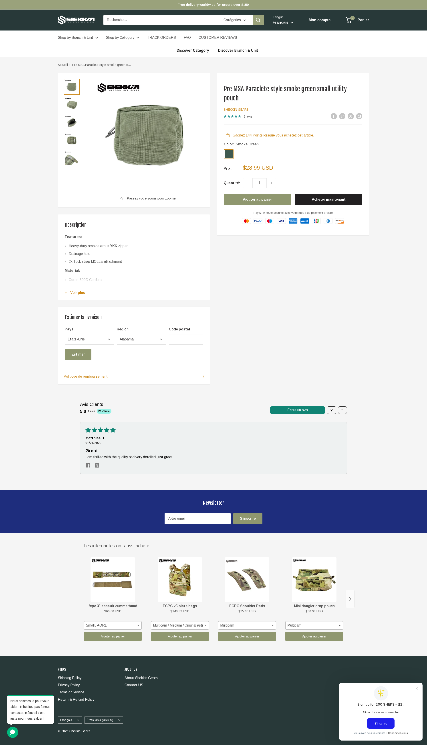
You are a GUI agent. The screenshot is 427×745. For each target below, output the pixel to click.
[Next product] (350, 599)
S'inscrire (248, 518)
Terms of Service (71, 692)
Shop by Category (120, 37)
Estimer (78, 354)
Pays (69, 329)
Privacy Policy (69, 685)
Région (123, 329)
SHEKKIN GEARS (236, 109)
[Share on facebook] (88, 466)
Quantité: (232, 183)
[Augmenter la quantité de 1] (271, 183)
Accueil (63, 65)
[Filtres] (331, 410)
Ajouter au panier (257, 199)
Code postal (179, 329)
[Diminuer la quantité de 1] (247, 183)
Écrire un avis (297, 410)
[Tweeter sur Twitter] (351, 116)
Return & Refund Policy (76, 699)
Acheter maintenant (329, 199)
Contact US (134, 685)
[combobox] (113, 625)
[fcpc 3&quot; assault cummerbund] (113, 579)
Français (66, 720)
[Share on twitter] (97, 465)
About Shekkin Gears (141, 678)
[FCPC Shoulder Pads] (247, 579)
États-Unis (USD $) (100, 720)
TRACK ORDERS (161, 37)
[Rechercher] (258, 20)
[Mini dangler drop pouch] (314, 579)
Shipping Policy (69, 678)
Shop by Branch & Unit (75, 37)
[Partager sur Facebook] (334, 116)
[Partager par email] (359, 116)
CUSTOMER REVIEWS (218, 37)
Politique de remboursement (86, 376)
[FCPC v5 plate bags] (180, 579)
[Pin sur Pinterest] (342, 116)
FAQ (187, 37)
